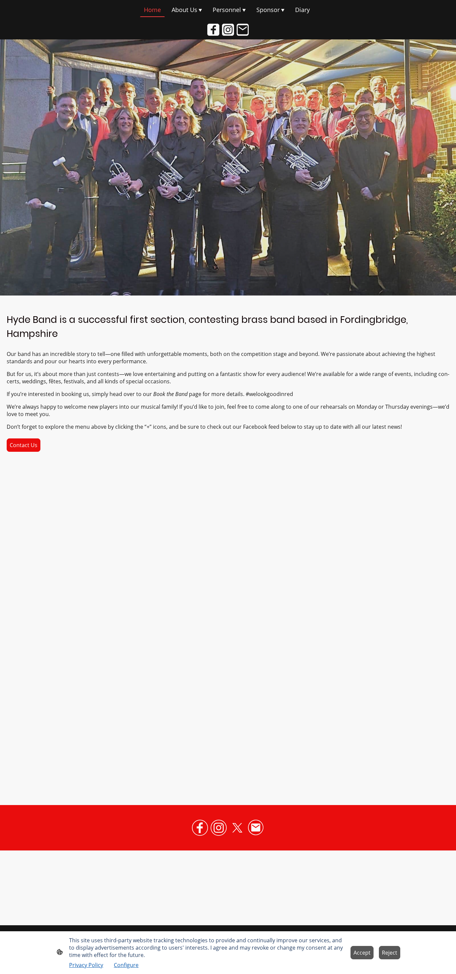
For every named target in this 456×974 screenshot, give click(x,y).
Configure (126, 965)
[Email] (243, 30)
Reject (389, 952)
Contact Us (23, 445)
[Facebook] (213, 30)
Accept (362, 952)
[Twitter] (237, 828)
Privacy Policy (86, 965)
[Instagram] (228, 30)
